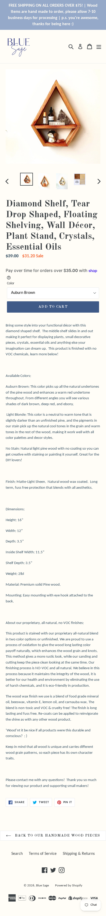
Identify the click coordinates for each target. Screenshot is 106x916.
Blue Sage (42, 885)
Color (10, 283)
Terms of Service (43, 854)
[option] (26, 179)
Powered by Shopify (68, 885)
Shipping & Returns (79, 854)
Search (17, 854)
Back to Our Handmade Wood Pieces (57, 835)
